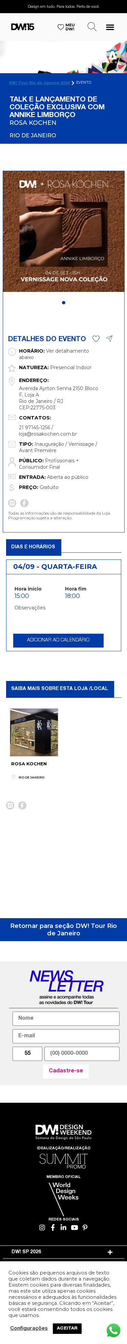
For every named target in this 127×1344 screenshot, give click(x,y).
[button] (110, 26)
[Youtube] (74, 1227)
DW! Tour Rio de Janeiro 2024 (39, 83)
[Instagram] (42, 1227)
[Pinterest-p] (84, 1227)
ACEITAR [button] (67, 1328)
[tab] (64, 1252)
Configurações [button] (29, 1328)
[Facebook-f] (53, 1227)
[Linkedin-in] (63, 1227)
